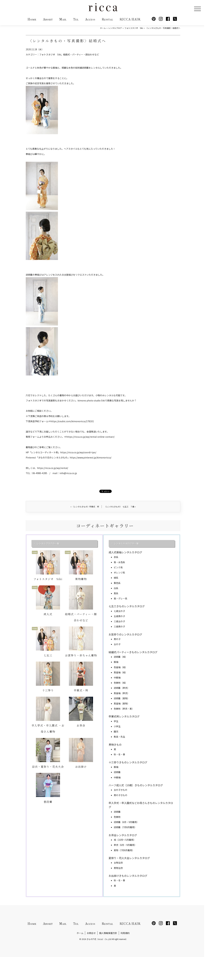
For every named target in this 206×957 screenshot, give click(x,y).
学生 (116, 721)
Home (32, 19)
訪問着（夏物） (122, 698)
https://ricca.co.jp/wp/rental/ (52, 468)
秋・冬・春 (119, 754)
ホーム (80, 933)
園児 (116, 731)
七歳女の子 (119, 611)
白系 (116, 588)
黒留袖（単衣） (122, 693)
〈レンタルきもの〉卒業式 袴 (84, 506)
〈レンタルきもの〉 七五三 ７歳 (120, 506)
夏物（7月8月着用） (124, 850)
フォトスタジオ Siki (50, 54)
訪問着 (117, 772)
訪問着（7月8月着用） (125, 827)
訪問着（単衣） (122, 687)
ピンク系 (118, 567)
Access (90, 19)
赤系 (116, 557)
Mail (63, 19)
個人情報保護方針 (108, 933)
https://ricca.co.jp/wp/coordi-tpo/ (78, 452)
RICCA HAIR (130, 19)
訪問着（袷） (120, 656)
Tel (76, 19)
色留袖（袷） (120, 667)
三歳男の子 (119, 626)
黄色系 (117, 583)
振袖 (116, 662)
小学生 (117, 726)
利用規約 (125, 933)
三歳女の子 (119, 621)
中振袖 (117, 677)
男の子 (117, 639)
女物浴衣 (118, 862)
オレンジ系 (119, 572)
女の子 (117, 644)
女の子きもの (120, 789)
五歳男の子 (119, 616)
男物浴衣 (118, 868)
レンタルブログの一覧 (48, 543)
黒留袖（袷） (120, 672)
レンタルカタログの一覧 (126, 543)
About (48, 19)
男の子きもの (120, 795)
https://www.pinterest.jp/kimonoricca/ (90, 457)
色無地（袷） (120, 682)
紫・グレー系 (120, 598)
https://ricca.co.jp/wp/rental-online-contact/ (90, 436)
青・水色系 (119, 562)
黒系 (116, 593)
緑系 (116, 577)
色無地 (117, 816)
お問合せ (91, 933)
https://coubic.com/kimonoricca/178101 (72, 421)
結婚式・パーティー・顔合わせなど (81, 54)
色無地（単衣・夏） (124, 708)
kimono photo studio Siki (91, 400)
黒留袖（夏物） (122, 703)
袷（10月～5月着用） (125, 839)
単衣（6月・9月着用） (125, 844)
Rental (107, 19)
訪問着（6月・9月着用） (126, 822)
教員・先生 (119, 736)
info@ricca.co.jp (68, 473)
